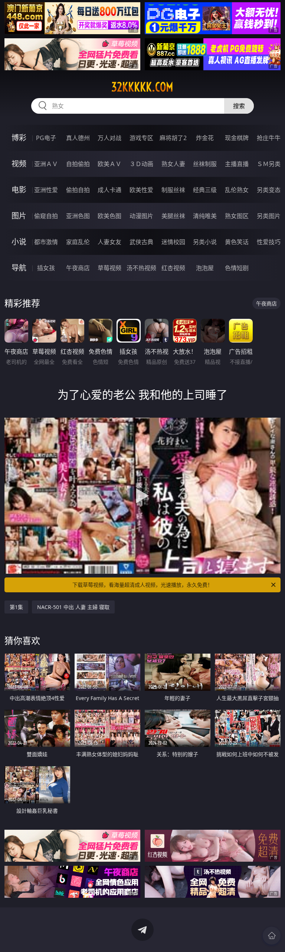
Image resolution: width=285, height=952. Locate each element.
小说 (19, 242)
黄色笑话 (237, 242)
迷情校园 (173, 242)
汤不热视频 (141, 268)
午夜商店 (78, 268)
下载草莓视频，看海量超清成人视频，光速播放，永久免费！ (142, 584)
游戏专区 (141, 138)
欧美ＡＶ (109, 164)
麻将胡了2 (173, 138)
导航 (19, 268)
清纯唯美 (205, 216)
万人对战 (109, 138)
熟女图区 (237, 216)
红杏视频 (173, 268)
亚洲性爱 (46, 190)
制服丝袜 (173, 190)
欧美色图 (109, 216)
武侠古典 (141, 242)
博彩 (19, 138)
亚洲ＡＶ (46, 164)
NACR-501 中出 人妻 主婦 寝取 (73, 607)
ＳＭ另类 (269, 164)
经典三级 (205, 190)
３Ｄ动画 (141, 164)
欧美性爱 (141, 190)
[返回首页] (272, 936)
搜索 (239, 106)
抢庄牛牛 (269, 138)
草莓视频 (109, 268)
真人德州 (78, 138)
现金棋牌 (237, 138)
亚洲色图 (78, 216)
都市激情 (46, 242)
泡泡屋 (205, 268)
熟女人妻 (173, 164)
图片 (19, 216)
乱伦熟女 (237, 190)
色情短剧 (237, 268)
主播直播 (237, 164)
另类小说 (205, 242)
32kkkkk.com (142, 87)
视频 (19, 164)
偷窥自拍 (46, 216)
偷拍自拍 (78, 190)
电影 (19, 190)
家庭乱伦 (78, 242)
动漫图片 (141, 216)
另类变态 (269, 190)
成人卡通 (109, 190)
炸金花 (205, 138)
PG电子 (46, 138)
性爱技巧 (269, 242)
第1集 (16, 607)
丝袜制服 (205, 164)
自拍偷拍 (78, 164)
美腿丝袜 (173, 216)
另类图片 (269, 216)
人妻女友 (109, 242)
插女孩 (46, 268)
